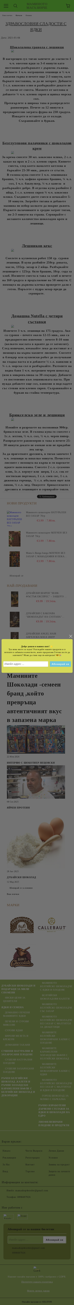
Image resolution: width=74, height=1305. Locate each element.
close (70, 636)
